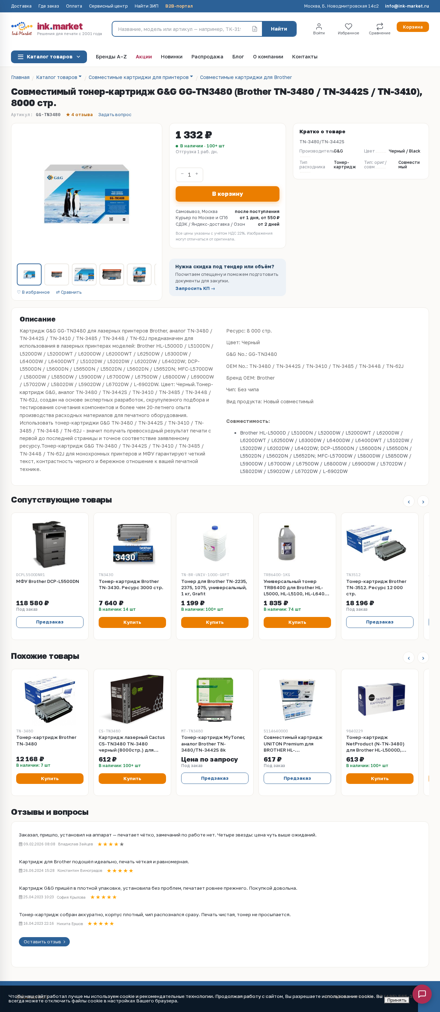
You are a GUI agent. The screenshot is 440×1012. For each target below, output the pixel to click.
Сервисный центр (108, 6)
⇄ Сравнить (68, 292)
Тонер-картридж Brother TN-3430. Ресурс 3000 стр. (131, 584)
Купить (132, 622)
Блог (238, 56)
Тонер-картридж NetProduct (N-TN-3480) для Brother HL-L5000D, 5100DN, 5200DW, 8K (375, 743)
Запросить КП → (195, 288)
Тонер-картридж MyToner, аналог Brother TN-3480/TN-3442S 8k (213, 743)
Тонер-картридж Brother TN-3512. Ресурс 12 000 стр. (376, 587)
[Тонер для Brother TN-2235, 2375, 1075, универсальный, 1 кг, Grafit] (215, 543)
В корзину (227, 193)
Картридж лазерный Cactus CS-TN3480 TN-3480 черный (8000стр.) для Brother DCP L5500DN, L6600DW (132, 743)
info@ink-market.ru (407, 6)
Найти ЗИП (146, 6)
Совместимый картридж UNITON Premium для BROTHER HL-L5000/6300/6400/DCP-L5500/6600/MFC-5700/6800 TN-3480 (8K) (293, 743)
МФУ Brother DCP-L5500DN (47, 581)
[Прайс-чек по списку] (255, 29)
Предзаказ (50, 622)
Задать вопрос (114, 114)
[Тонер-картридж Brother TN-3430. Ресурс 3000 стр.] (132, 543)
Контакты (305, 56)
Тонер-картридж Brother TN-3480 (46, 740)
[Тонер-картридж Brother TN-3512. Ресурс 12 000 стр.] (380, 543)
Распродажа (207, 56)
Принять (397, 1000)
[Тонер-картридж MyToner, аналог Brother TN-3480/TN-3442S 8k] (215, 700)
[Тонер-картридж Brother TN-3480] (50, 700)
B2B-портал (179, 6)
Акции (144, 56)
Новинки (172, 56)
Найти (279, 29)
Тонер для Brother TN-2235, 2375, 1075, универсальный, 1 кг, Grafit (214, 587)
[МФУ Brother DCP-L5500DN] (50, 543)
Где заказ (48, 6)
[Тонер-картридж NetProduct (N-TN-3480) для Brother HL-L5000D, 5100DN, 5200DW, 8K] (380, 700)
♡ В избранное (33, 292)
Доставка (21, 6)
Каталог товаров (50, 56)
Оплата (74, 6)
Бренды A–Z (111, 56)
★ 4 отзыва (79, 114)
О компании (268, 56)
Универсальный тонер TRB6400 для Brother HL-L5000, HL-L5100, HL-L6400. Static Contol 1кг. (296, 587)
